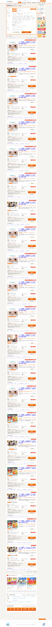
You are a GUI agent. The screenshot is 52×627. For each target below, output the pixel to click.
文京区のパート (9, 170)
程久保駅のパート (13, 277)
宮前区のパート (9, 224)
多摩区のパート (9, 330)
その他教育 (13, 596)
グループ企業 (29, 624)
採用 (26, 624)
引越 (15, 596)
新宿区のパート (9, 63)
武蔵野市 (20, 598)
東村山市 (15, 598)
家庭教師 (25, 596)
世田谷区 (24, 598)
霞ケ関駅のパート (13, 63)
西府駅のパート (12, 224)
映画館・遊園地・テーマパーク (19, 596)
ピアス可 (23, 20)
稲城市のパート (9, 277)
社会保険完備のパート (22, 383)
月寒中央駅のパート (13, 569)
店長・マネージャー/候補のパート (19, 117)
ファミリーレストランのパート (19, 330)
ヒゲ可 (28, 20)
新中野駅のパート (13, 117)
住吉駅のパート (12, 170)
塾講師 (34, 596)
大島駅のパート (12, 542)
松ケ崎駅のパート (12, 436)
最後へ (14, 571)
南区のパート (8, 436)
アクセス (20, 624)
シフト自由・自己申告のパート (26, 117)
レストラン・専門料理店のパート (18, 542)
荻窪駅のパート (12, 383)
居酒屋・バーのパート (18, 143)
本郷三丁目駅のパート (13, 143)
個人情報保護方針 (33, 624)
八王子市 (18, 598)
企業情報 (18, 624)
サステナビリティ (24, 624)
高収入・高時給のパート (25, 542)
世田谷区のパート (9, 117)
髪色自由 (14, 20)
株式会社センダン (26, 63)
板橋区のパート (9, 542)
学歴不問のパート (25, 569)
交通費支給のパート (23, 143)
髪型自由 (17, 20)
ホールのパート (16, 63)
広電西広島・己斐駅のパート (13, 489)
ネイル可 (26, 20)
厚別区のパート (9, 569)
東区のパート (8, 489)
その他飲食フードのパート (17, 436)
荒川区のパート (9, 143)
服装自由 (20, 20)
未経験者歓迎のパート (21, 63)
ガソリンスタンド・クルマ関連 (29, 596)
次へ (12, 571)
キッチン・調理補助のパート (18, 224)
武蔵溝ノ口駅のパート (13, 330)
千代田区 (13, 598)
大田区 (22, 598)
